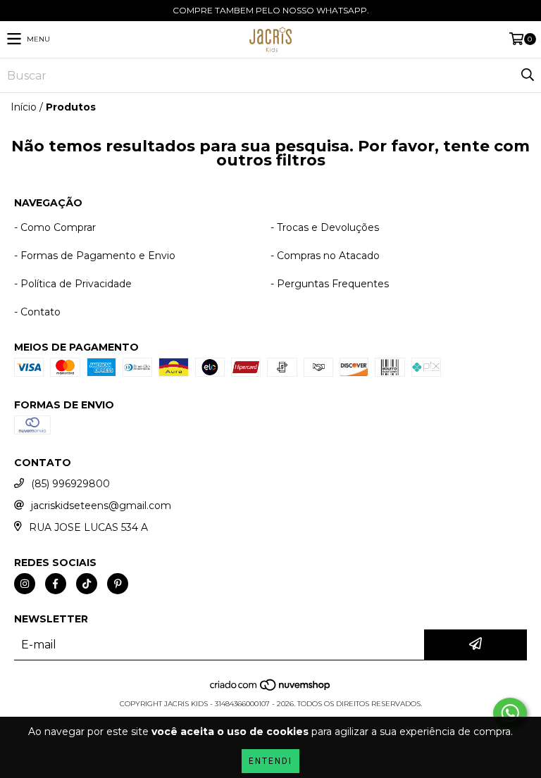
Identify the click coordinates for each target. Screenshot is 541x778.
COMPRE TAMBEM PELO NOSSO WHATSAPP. (271, 10)
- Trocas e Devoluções (324, 227)
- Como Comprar (55, 227)
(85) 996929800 (70, 483)
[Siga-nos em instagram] (24, 583)
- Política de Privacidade (73, 283)
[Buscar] (527, 75)
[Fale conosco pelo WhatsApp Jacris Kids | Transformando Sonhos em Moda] (510, 713)
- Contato (37, 312)
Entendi (270, 761)
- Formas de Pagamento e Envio (94, 255)
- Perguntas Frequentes (329, 283)
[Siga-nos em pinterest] (117, 583)
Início (24, 107)
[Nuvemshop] (270, 689)
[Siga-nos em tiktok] (86, 583)
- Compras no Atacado (325, 255)
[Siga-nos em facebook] (55, 583)
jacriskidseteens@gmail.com (101, 505)
